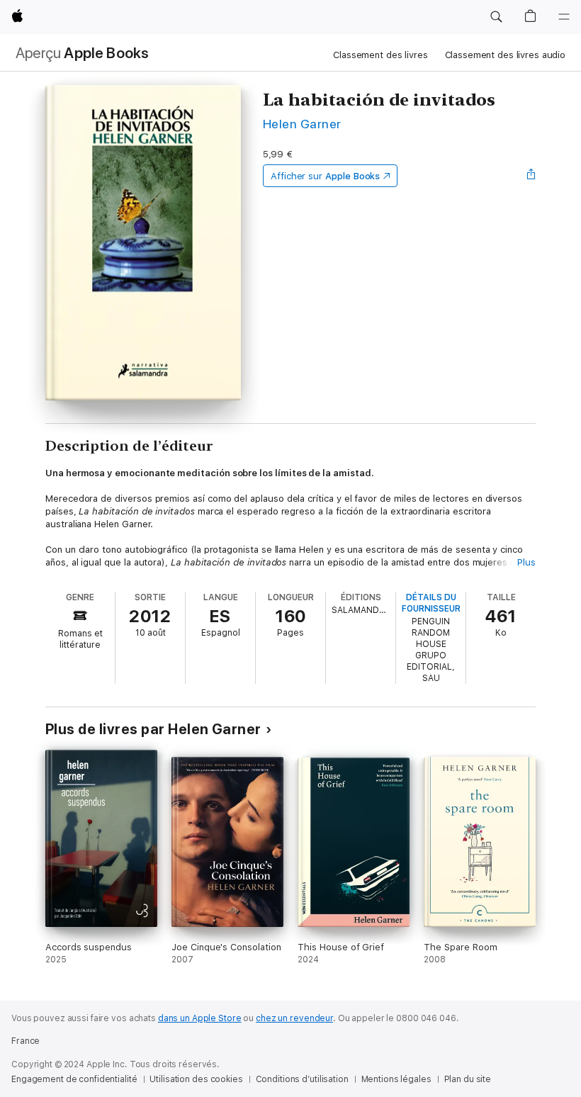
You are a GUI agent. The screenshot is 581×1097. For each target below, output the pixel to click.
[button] (496, 17)
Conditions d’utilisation (302, 1079)
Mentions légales (396, 1079)
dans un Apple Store (200, 1018)
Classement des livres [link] (380, 55)
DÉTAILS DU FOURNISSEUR (431, 603)
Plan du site (468, 1079)
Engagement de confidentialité (74, 1079)
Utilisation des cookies (196, 1079)
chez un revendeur (294, 1018)
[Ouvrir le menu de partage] (531, 175)
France (25, 1041)
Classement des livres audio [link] (505, 55)
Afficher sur (325, 176)
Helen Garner (302, 123)
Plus (526, 562)
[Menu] (564, 17)
